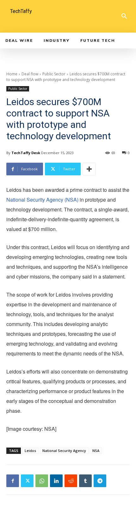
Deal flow (30, 74)
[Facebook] (12, 480)
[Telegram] (100, 480)
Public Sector (53, 74)
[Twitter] (27, 480)
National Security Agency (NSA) (42, 199)
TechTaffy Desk (25, 152)
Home (11, 74)
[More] (89, 169)
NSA (95, 450)
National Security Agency (64, 450)
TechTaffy (21, 11)
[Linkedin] (56, 480)
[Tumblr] (85, 480)
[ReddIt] (71, 480)
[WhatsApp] (41, 480)
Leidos (30, 450)
